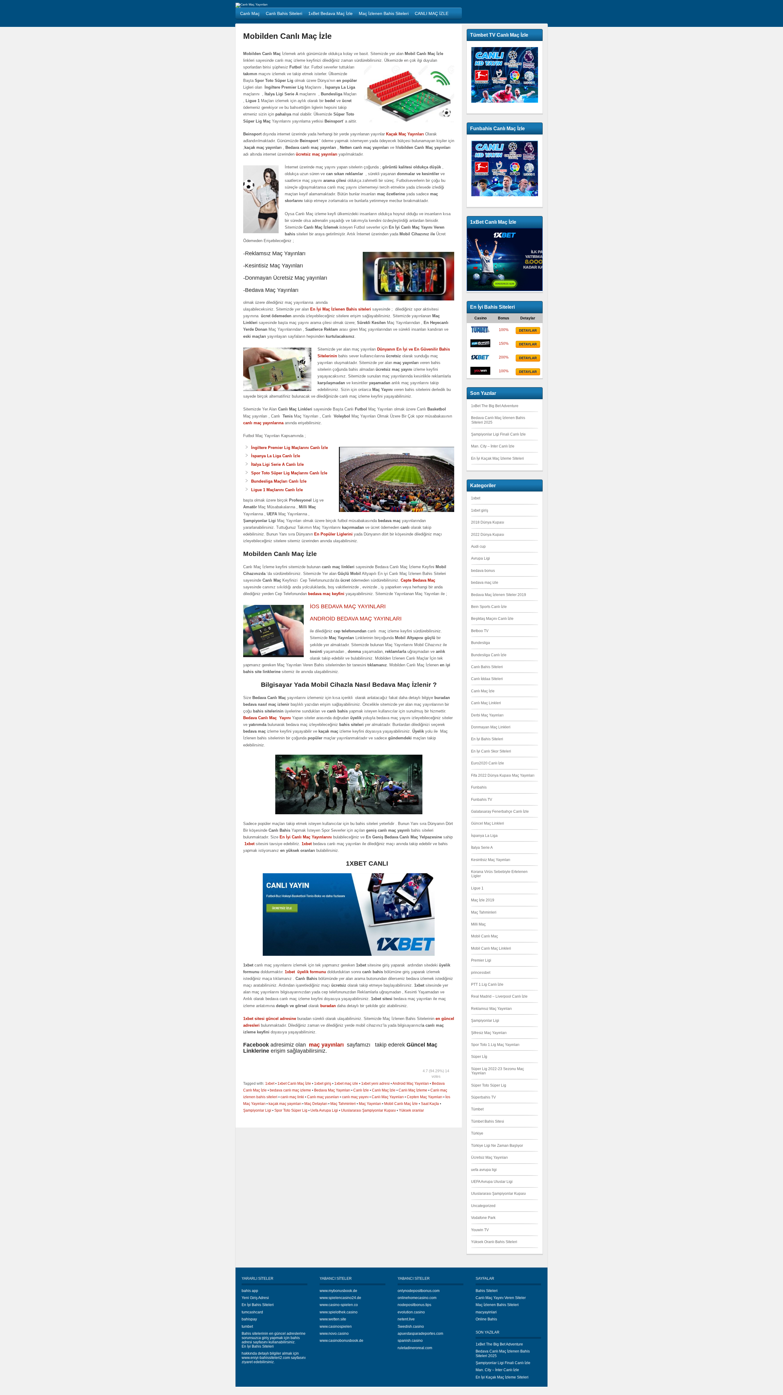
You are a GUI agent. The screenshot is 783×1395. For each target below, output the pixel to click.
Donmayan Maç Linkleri (490, 727)
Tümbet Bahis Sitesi (487, 1121)
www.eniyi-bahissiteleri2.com (266, 1358)
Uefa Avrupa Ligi (324, 1110)
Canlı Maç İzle (383, 1090)
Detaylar (528, 330)
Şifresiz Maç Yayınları (489, 1033)
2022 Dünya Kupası (487, 534)
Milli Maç (478, 924)
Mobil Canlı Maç (484, 936)
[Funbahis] (480, 346)
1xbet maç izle (346, 1083)
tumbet (247, 1326)
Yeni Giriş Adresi (255, 1298)
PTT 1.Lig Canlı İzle (487, 984)
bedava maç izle (484, 582)
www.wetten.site (333, 1319)
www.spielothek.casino (339, 1312)
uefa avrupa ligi (484, 1170)
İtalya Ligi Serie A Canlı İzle (277, 464)
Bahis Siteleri (487, 1291)
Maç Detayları (315, 1104)
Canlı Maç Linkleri (486, 703)
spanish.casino (410, 1340)
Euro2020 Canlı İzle (487, 763)
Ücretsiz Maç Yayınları (489, 1157)
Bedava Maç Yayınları (332, 1090)
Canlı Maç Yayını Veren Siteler (501, 1298)
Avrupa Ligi (480, 558)
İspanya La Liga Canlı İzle (275, 456)
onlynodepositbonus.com (419, 1291)
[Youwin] (480, 373)
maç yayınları (327, 1045)
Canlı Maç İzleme (413, 1090)
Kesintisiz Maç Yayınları (490, 860)
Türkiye (477, 1133)
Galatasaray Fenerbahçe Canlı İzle (500, 811)
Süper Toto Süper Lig (488, 1085)
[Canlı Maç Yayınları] (252, 4)
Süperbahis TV (483, 1097)
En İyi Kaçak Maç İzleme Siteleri (497, 458)
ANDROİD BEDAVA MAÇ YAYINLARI (356, 619)
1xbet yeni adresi (375, 1083)
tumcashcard (252, 1312)
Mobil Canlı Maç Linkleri (491, 948)
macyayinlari (486, 1312)
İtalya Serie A (482, 847)
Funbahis (479, 787)
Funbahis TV (481, 799)
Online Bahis (486, 1319)
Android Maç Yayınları (410, 1083)
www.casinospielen (336, 1326)
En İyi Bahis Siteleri (487, 739)
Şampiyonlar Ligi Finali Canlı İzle (498, 434)
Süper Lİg (479, 1057)
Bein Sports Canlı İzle (489, 607)
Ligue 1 (477, 888)
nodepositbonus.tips (414, 1305)
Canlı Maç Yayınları (388, 1097)
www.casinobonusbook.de (341, 1340)
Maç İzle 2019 (482, 900)
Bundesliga (480, 643)
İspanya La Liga (484, 836)
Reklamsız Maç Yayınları (491, 1009)
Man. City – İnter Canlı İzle (492, 446)
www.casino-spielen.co (339, 1305)
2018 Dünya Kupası (487, 522)
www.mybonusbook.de (338, 1291)
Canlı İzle (361, 1090)
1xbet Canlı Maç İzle (294, 1083)
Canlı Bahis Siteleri (487, 667)
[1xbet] (480, 360)
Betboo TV (479, 631)
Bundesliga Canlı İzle (489, 655)
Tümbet (477, 1109)
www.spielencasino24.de (340, 1298)
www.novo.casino (334, 1333)
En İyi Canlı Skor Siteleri (491, 751)
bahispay (249, 1319)
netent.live (406, 1319)
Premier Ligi (481, 960)
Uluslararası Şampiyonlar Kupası (368, 1110)
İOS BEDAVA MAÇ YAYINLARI (348, 606)
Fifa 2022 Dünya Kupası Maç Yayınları (502, 775)
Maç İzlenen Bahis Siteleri (497, 1305)
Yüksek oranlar (411, 1110)
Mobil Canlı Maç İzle (401, 1104)
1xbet (269, 1083)
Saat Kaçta (430, 1104)
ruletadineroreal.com (415, 1348)
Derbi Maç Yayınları (487, 715)
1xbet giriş (322, 1083)
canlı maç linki (292, 1097)
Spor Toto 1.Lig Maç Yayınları (495, 1045)
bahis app (250, 1291)
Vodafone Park (483, 1218)
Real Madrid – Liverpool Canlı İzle (499, 996)
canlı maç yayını (355, 1097)
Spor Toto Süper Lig (290, 1110)
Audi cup (478, 546)
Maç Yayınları (370, 1104)
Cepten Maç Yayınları (424, 1097)
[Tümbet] (480, 332)
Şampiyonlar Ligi (257, 1110)
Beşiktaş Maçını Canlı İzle (492, 619)
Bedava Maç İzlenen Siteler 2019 (498, 595)
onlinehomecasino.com (417, 1298)
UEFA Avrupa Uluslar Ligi (492, 1182)
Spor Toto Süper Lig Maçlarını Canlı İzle (289, 473)
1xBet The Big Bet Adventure (494, 406)
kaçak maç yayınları (285, 1104)
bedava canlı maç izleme (290, 1090)
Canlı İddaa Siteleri (487, 679)
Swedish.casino (411, 1326)
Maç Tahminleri (343, 1104)
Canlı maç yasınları (323, 1097)
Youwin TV (480, 1230)
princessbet (480, 972)
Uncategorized (483, 1206)
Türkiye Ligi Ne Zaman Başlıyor (497, 1145)
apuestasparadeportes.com (420, 1333)
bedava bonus (483, 571)
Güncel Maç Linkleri (487, 823)
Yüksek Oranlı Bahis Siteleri (494, 1242)
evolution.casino (411, 1312)
